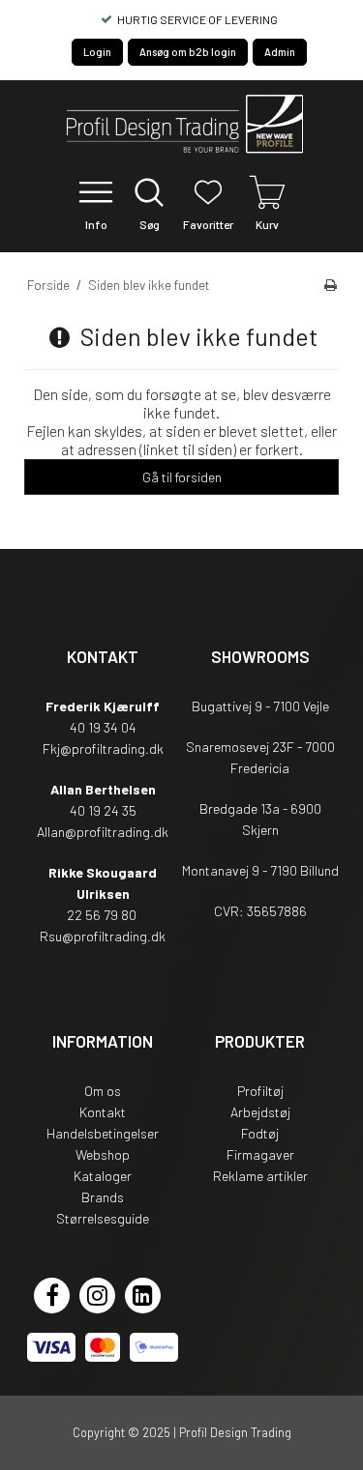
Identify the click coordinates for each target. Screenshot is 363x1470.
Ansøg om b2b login (187, 51)
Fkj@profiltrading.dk (103, 748)
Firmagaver (260, 1154)
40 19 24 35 (103, 810)
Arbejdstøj (260, 1112)
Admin (279, 51)
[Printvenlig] (330, 284)
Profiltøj (260, 1090)
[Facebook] (52, 1295)
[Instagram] (97, 1295)
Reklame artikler (260, 1175)
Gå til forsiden (182, 477)
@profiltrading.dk (114, 936)
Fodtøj (260, 1133)
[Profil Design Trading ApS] (182, 127)
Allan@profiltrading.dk (102, 831)
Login (97, 51)
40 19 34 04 (103, 727)
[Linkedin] (143, 1295)
